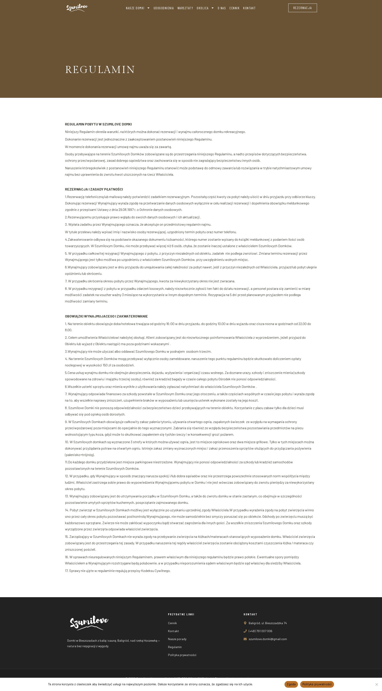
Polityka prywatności (268, 684)
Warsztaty (185, 8)
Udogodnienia (164, 8)
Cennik (234, 8)
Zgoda (291, 684)
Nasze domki (135, 8)
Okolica (203, 8)
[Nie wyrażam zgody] (376, 684)
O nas (222, 8)
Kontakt (249, 8)
